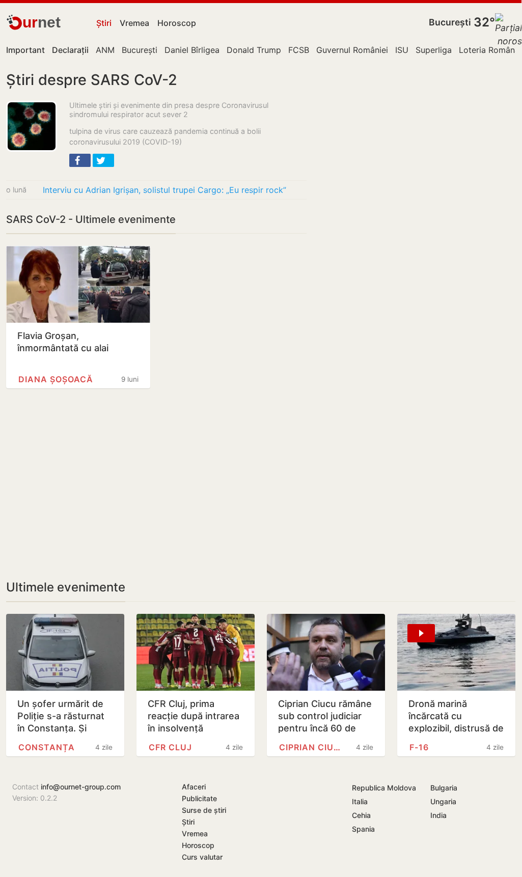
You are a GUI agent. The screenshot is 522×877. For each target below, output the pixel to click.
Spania (363, 829)
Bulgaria (443, 787)
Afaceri (194, 786)
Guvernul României (352, 50)
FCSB (298, 50)
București (450, 22)
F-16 (419, 747)
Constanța (46, 747)
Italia (360, 801)
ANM (105, 50)
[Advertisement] (156, 484)
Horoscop (176, 23)
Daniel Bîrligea (191, 50)
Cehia (361, 815)
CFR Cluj (170, 747)
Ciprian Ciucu (312, 747)
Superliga (434, 50)
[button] (80, 160)
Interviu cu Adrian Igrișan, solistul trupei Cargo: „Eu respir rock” (164, 190)
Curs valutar (202, 857)
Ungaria (443, 801)
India (438, 815)
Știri (104, 23)
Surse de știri (204, 810)
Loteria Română (489, 50)
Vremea (134, 23)
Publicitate (199, 798)
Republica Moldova (384, 787)
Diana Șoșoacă (55, 379)
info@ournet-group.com (81, 786)
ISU (401, 50)
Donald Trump (254, 50)
